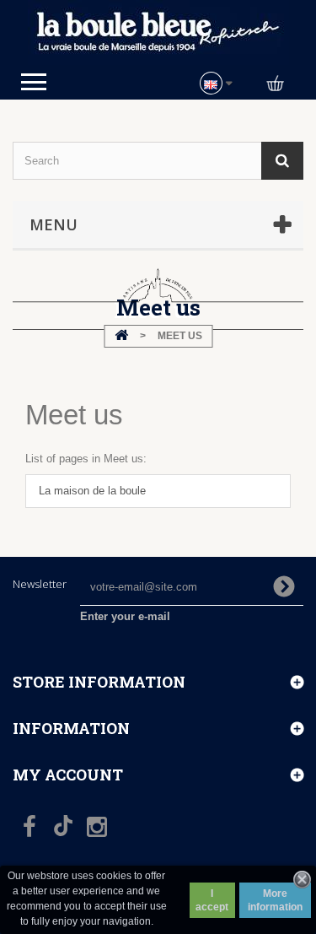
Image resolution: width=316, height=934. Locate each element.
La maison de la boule (92, 490)
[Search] (282, 161)
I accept (211, 900)
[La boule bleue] (158, 32)
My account (68, 774)
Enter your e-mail (125, 616)
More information (275, 900)
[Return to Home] (121, 336)
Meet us (74, 414)
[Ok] (284, 586)
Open (33, 81)
